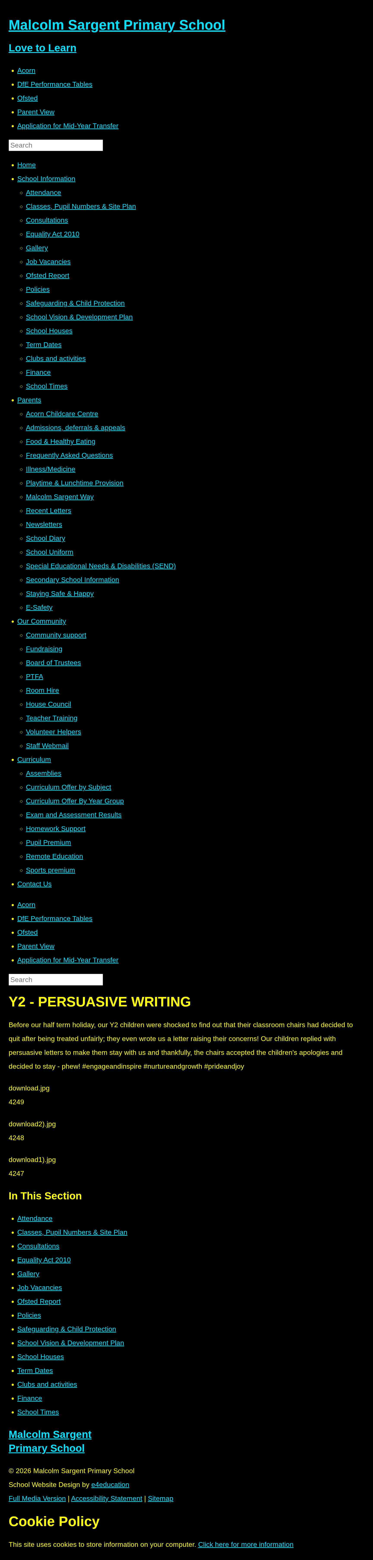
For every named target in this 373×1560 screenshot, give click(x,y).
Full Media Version (37, 1498)
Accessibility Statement (106, 1498)
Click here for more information (246, 1544)
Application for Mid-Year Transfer (68, 126)
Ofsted (27, 98)
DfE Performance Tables (54, 84)
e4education (110, 1484)
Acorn (26, 70)
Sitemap (160, 1498)
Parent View (35, 112)
